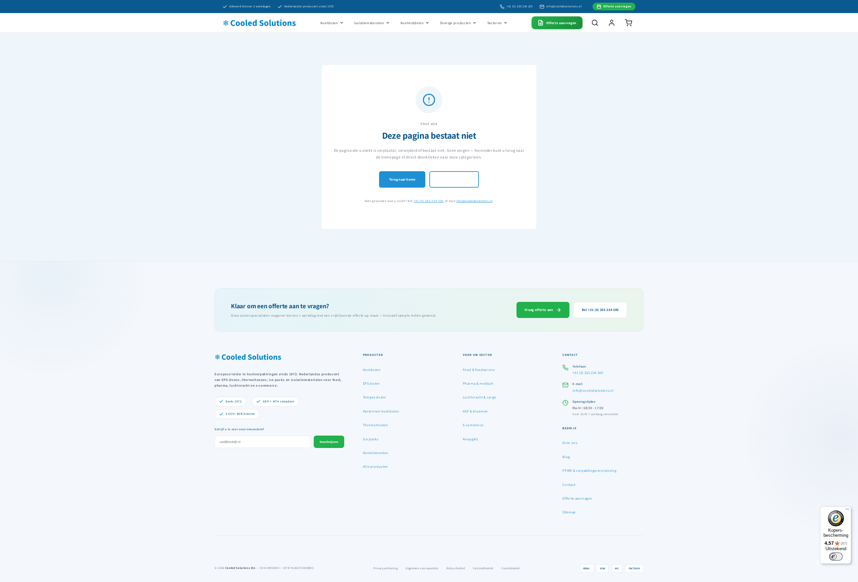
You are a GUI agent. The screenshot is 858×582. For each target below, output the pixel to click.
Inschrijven (329, 442)
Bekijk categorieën (454, 179)
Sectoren (494, 22)
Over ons (569, 442)
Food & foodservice (479, 369)
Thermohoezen (375, 425)
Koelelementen (375, 452)
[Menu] (847, 511)
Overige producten (455, 22)
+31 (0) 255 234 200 (519, 6)
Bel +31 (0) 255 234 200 (600, 309)
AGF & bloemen (475, 411)
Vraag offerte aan (539, 309)
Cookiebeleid (510, 568)
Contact (568, 484)
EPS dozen (371, 383)
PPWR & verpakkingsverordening (589, 470)
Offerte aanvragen (577, 498)
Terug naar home (402, 179)
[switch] (836, 557)
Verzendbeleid (483, 568)
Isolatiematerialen (369, 22)
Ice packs (370, 439)
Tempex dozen (374, 397)
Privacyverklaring (385, 568)
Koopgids (470, 439)
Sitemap (569, 512)
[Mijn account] (612, 23)
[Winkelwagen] (628, 23)
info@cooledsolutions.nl (564, 6)
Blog (566, 456)
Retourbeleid (455, 568)
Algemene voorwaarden (422, 568)
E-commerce (473, 425)
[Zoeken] (595, 23)
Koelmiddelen (412, 22)
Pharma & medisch (478, 383)
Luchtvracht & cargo (480, 397)
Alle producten (375, 466)
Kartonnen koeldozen (381, 411)
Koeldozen (329, 22)
